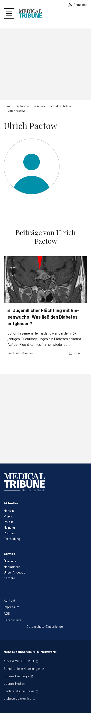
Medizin (9, 511)
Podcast (10, 533)
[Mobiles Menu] (9, 13)
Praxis (8, 516)
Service (9, 554)
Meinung (9, 527)
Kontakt (9, 600)
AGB (7, 613)
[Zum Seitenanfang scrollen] (82, 704)
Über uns (10, 561)
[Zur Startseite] (30, 13)
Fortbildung (12, 539)
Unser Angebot (14, 572)
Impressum (11, 607)
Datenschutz (12, 620)
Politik (8, 522)
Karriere (9, 578)
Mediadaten (12, 567)
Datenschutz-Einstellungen (45, 626)
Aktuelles (11, 503)
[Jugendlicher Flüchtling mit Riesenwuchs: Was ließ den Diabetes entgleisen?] (45, 279)
